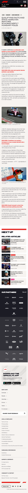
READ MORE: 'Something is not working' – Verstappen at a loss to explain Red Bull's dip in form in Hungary (13, 142)
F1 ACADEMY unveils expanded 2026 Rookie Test (17, 248)
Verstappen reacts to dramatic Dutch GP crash (18, 265)
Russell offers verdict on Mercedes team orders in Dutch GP (17, 273)
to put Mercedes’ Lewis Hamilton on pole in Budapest (13, 50)
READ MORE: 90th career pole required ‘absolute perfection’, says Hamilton (13, 71)
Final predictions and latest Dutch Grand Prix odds (17, 281)
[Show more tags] (21, 15)
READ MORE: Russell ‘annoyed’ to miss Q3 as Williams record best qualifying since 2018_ (12, 206)
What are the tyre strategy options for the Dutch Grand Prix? (17, 258)
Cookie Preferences (6, 455)
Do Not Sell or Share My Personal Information (12, 445)
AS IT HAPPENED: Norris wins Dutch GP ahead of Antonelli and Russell (18, 241)
